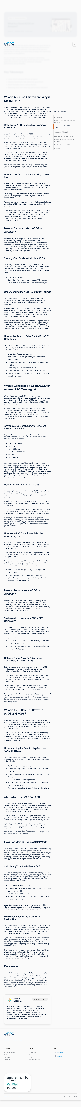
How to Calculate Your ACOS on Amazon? (62, 126)
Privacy (69, 1096)
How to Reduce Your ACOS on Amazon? (64, 136)
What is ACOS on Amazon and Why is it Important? (64, 121)
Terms (63, 1096)
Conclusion (57, 148)
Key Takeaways (58, 117)
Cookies (75, 1096)
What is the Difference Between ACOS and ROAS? (64, 140)
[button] (74, 44)
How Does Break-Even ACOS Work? (63, 145)
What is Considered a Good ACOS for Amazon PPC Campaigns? (64, 131)
